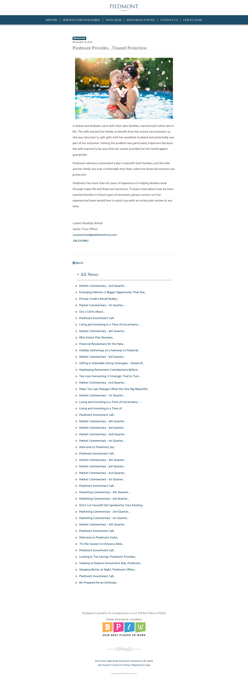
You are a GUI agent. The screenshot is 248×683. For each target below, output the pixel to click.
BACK (79, 263)
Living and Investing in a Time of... (101, 408)
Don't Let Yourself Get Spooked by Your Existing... (111, 505)
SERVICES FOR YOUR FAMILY (81, 20)
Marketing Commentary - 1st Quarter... (104, 518)
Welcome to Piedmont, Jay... (97, 447)
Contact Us (116, 665)
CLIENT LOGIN (192, 20)
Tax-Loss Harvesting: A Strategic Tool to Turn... (110, 376)
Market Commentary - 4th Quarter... (102, 331)
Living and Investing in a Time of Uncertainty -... (110, 324)
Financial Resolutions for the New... (102, 344)
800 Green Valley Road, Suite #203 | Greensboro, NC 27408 (124, 661)
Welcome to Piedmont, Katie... (99, 537)
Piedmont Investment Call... (97, 318)
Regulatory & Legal (141, 665)
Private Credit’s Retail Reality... (99, 298)
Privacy (126, 665)
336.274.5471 (104, 665)
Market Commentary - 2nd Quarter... (102, 285)
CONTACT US (169, 20)
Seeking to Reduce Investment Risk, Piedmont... (110, 563)
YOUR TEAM (113, 20)
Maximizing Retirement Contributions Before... (109, 369)
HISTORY (51, 20)
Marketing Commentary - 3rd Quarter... (104, 498)
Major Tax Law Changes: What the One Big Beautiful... (114, 389)
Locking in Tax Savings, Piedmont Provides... (108, 556)
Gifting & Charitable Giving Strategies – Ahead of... (111, 363)
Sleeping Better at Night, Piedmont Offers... (107, 569)
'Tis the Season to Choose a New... (101, 544)
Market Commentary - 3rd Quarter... (102, 356)
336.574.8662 (80, 240)
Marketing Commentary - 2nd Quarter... (104, 511)
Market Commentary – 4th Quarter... (102, 524)
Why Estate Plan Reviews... (96, 337)
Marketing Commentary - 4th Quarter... (104, 492)
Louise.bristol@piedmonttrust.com (95, 234)
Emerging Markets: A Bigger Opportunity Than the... (112, 292)
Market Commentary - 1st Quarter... (102, 305)
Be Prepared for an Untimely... (98, 582)
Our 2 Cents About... (92, 311)
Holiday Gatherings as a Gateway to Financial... (109, 350)
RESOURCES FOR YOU (141, 20)
